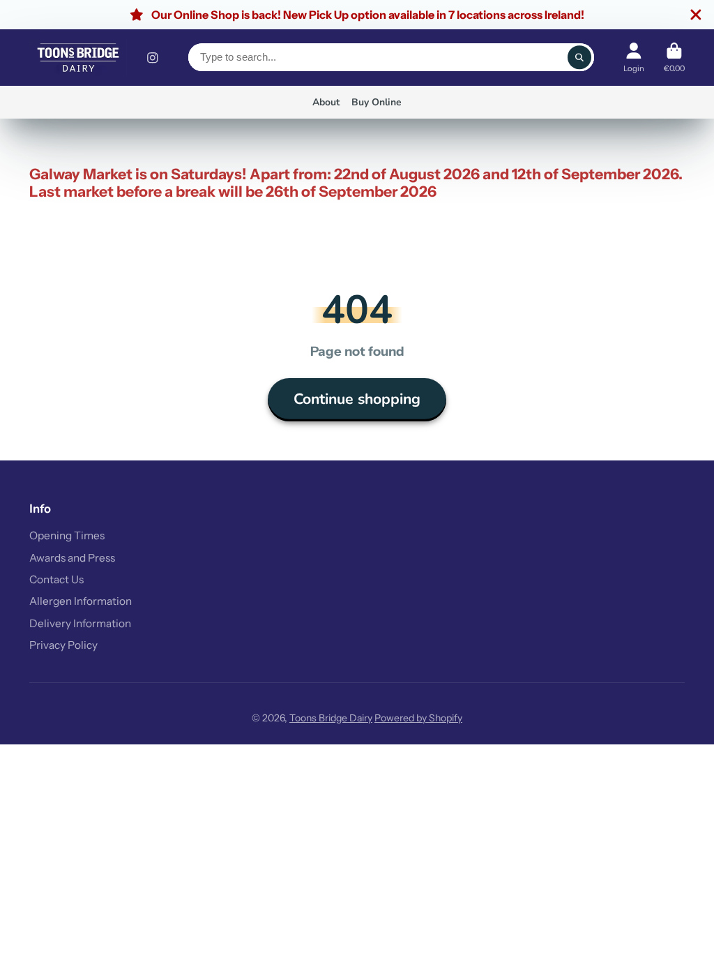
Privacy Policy (63, 645)
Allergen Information (80, 601)
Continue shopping (357, 399)
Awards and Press (72, 557)
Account (633, 58)
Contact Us (56, 579)
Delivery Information (80, 623)
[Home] (78, 57)
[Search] (579, 57)
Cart (674, 58)
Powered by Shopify (418, 718)
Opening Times (67, 535)
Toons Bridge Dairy (330, 718)
